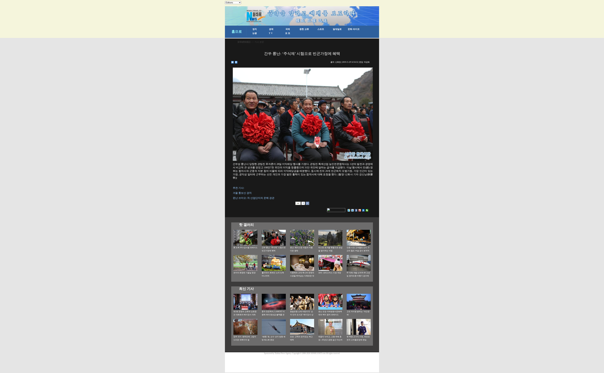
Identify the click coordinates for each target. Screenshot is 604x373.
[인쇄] (236, 62)
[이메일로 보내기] (232, 62)
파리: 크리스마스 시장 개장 (329, 273)
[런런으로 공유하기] (363, 210)
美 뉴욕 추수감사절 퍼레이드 (245, 247)
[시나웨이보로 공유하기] (359, 210)
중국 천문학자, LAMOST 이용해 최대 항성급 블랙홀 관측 (273, 314)
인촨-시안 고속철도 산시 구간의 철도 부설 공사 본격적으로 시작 (358, 250)
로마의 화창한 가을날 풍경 (244, 273)
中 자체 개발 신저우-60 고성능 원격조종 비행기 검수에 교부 (358, 276)
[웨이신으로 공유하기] (367, 210)
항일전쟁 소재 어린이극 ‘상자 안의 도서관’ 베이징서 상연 (301, 314)
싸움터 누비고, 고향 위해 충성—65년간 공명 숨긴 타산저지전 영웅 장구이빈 (330, 340)
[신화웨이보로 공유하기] (349, 210)
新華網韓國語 (244, 42)
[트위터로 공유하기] (352, 210)
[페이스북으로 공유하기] (356, 210)
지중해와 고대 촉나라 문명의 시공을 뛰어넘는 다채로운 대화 (302, 276)
